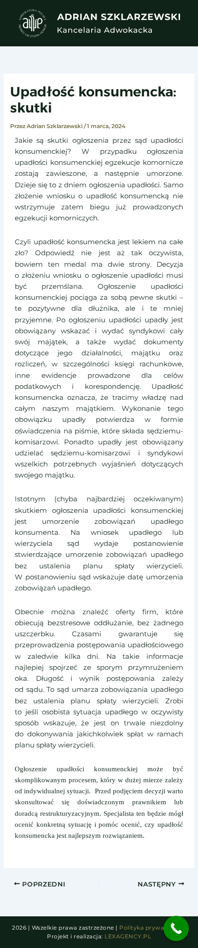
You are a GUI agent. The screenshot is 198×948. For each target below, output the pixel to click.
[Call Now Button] (176, 928)
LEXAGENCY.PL (128, 936)
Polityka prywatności (150, 927)
